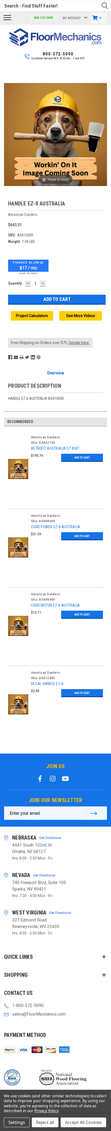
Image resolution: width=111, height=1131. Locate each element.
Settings (16, 1122)
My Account (72, 18)
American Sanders (45, 437)
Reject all (45, 1122)
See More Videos (80, 316)
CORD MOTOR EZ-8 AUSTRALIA (55, 605)
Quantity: (15, 283)
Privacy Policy (46, 1110)
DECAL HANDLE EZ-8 (47, 684)
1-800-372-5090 (28, 1005)
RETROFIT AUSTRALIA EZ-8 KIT (55, 448)
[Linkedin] (33, 357)
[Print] (21, 357)
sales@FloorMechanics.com (38, 1014)
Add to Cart (82, 457)
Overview (55, 373)
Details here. (79, 343)
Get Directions (50, 838)
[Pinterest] (38, 357)
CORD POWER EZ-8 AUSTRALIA (55, 527)
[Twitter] (27, 357)
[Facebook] (10, 357)
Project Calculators (32, 316)
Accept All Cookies (83, 1122)
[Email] (16, 357)
